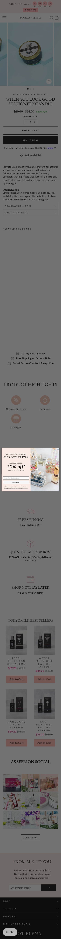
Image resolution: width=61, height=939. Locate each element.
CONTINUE (16, 482)
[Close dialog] (58, 449)
